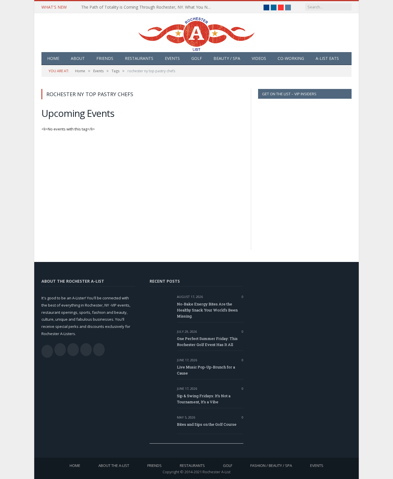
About (78, 58)
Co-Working (291, 58)
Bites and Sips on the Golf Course (206, 424)
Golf (196, 58)
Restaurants (139, 58)
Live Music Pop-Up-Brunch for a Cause (206, 370)
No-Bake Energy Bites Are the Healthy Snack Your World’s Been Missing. (207, 310)
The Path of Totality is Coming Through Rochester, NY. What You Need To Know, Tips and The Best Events (147, 7)
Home (53, 58)
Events (172, 58)
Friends (104, 58)
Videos (259, 58)
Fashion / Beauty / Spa (271, 465)
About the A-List (113, 465)
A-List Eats (327, 58)
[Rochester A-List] (196, 32)
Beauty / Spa (226, 58)
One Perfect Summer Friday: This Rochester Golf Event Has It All (207, 341)
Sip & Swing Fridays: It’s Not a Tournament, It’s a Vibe (203, 398)
